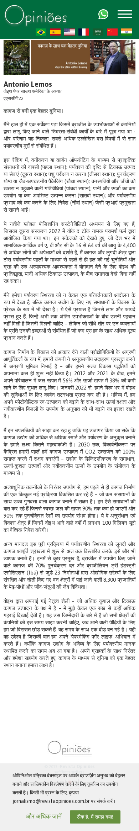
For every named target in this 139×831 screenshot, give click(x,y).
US (69, 32)
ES (55, 32)
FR (83, 32)
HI (126, 32)
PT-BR (41, 32)
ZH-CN (112, 32)
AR (98, 32)
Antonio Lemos (28, 84)
